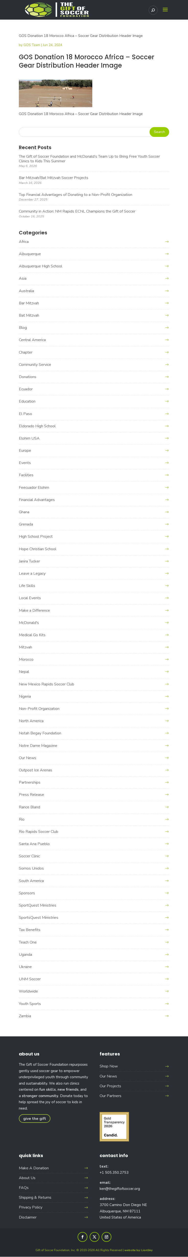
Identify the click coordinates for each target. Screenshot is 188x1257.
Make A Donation (34, 1168)
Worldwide (28, 991)
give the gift (34, 1118)
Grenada (26, 524)
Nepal (24, 671)
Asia (22, 278)
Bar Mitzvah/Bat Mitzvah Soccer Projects (53, 177)
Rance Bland (29, 807)
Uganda (25, 954)
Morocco (26, 659)
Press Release (31, 794)
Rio (21, 819)
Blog (23, 327)
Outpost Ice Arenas (35, 770)
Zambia (25, 1016)
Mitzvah (25, 647)
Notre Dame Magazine (38, 745)
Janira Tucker (29, 561)
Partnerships (29, 782)
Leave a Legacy (32, 573)
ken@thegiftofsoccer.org (120, 1188)
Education (27, 401)
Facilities (26, 475)
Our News (27, 758)
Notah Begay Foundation (40, 733)
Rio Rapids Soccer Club (38, 831)
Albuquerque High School (40, 266)
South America (31, 881)
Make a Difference (34, 610)
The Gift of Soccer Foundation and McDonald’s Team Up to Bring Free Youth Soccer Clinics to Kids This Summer (89, 159)
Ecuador (26, 389)
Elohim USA (29, 438)
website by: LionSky (138, 1250)
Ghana (24, 512)
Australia (26, 291)
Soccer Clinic (29, 856)
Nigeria (25, 696)
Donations (27, 377)
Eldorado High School (37, 426)
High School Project (36, 536)
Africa (24, 241)
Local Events (30, 598)
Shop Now (109, 1066)
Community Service (35, 364)
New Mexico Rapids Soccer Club (46, 684)
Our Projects (110, 1086)
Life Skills (27, 585)
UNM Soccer (30, 979)
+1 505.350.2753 (114, 1172)
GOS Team (32, 45)
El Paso (25, 414)
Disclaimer (27, 1217)
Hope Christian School (37, 549)
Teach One (28, 942)
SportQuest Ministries (37, 905)
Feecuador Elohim (34, 487)
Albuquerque (30, 254)
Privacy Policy (30, 1207)
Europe (25, 450)
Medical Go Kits (32, 635)
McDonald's (29, 622)
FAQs (24, 1187)
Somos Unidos (31, 868)
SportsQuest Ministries (38, 917)
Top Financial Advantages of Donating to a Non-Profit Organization (75, 194)
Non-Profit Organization (39, 708)
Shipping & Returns (35, 1197)
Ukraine (25, 967)
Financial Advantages (37, 500)
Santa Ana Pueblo (34, 844)
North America (31, 721)
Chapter (25, 352)
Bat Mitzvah (29, 315)
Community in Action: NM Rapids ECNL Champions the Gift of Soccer (77, 211)
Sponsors (27, 893)
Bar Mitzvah (29, 303)
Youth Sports (30, 1003)
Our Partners (110, 1096)
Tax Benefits (29, 930)
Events (25, 463)
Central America (32, 340)
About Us (27, 1178)
